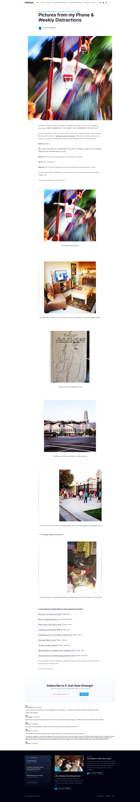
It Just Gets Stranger (48, 27)
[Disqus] (70, 724)
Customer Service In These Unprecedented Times (35, 768)
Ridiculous (41, 11)
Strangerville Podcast (60, 2)
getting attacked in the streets (65, 136)
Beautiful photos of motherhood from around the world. (56, 650)
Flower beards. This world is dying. (49, 624)
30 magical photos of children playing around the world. (56, 655)
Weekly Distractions (67, 11)
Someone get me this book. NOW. (49, 629)
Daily (37, 2)
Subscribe (111, 2)
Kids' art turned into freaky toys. (49, 619)
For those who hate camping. (47, 645)
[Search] (100, 2)
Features (86, 2)
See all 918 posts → (33, 782)
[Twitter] (106, 2)
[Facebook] (103, 2)
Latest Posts (100, 796)
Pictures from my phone (53, 11)
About (93, 2)
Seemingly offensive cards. (47, 640)
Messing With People (75, 2)
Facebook (107, 796)
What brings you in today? (35, 775)
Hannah (77, 11)
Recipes (49, 2)
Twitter (113, 796)
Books (43, 2)
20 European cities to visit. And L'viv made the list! (55, 635)
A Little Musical (31, 761)
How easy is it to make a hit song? (49, 614)
